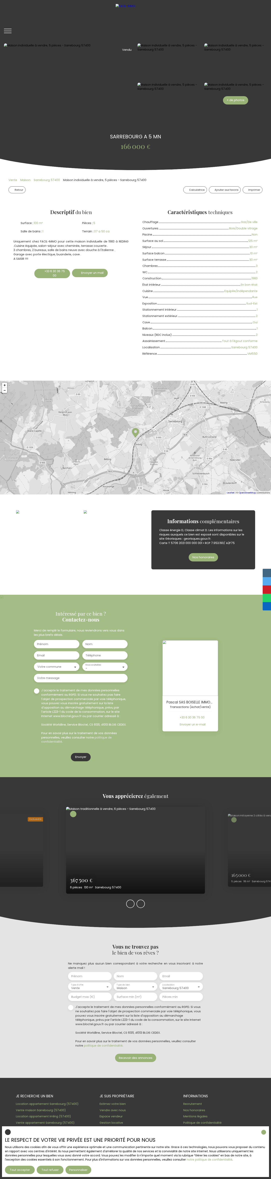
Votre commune (49, 667)
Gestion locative (111, 1123)
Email (41, 655)
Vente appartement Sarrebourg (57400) (45, 1123)
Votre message (48, 678)
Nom (89, 644)
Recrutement (192, 1104)
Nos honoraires (194, 1110)
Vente (13, 180)
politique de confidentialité (103, 1046)
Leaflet (230, 492)
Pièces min (170, 997)
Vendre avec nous (113, 1110)
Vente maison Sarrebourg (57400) (41, 1110)
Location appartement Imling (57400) (43, 1116)
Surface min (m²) (129, 997)
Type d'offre (77, 985)
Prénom (42, 644)
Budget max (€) (83, 997)
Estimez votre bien (113, 1104)
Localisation (168, 985)
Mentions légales (195, 1116)
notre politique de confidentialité (209, 1160)
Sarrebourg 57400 (47, 180)
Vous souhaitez (93, 665)
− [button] (5, 390)
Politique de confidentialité (202, 1123)
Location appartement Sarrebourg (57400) (47, 1104)
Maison (25, 180)
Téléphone (93, 655)
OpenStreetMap (247, 492)
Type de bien (123, 985)
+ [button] (5, 385)
